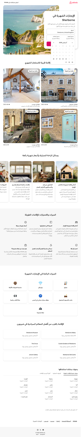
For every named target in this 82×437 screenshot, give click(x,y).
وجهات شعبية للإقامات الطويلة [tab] (71, 373)
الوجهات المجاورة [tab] (57, 373)
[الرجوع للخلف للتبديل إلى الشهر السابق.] (72, 42)
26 (59, 59)
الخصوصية (42, 434)
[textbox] (68, 39)
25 (63, 59)
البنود (37, 434)
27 (56, 59)
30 (69, 62)
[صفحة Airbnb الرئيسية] (73, 2)
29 (72, 62)
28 (53, 59)
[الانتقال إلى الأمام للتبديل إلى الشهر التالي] (53, 42)
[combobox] (61, 32)
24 (66, 59)
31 (66, 62)
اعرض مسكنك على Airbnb (11, 2)
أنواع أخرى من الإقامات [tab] (45, 373)
